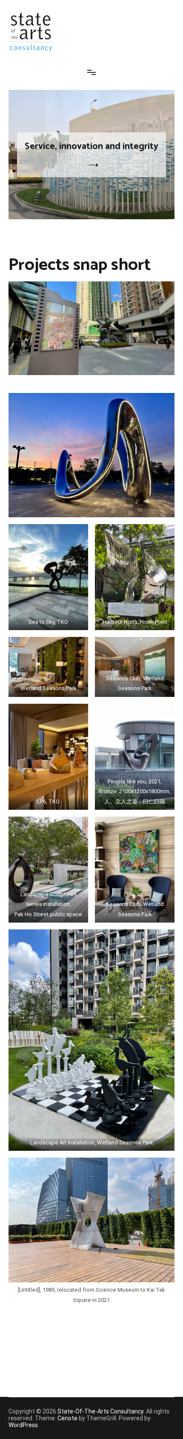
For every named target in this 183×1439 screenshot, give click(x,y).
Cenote (67, 1418)
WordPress (23, 1425)
